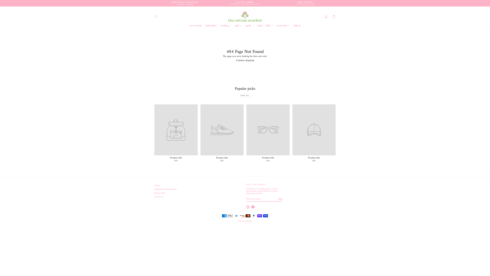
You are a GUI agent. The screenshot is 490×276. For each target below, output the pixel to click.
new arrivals (195, 26)
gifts (237, 26)
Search (157, 185)
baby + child (264, 26)
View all (245, 95)
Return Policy (160, 193)
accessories (282, 26)
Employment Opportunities (165, 189)
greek (249, 26)
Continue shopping (245, 60)
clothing (224, 26)
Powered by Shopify (245, 221)
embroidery (211, 26)
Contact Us (159, 197)
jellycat (297, 26)
